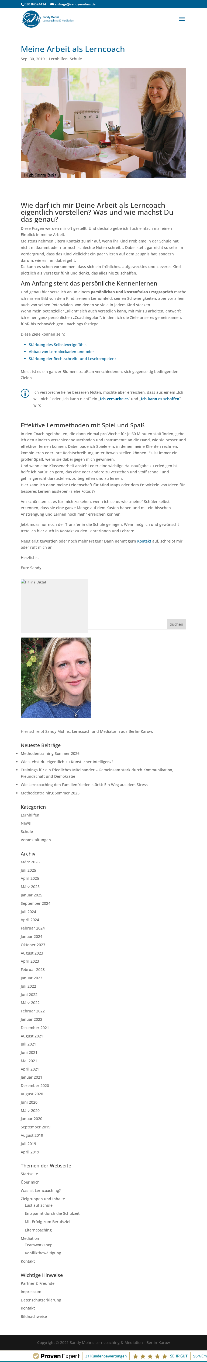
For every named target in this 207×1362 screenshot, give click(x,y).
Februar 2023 (33, 969)
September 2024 (35, 903)
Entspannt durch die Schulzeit (52, 1213)
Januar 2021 (31, 1077)
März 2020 (30, 1110)
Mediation (30, 1238)
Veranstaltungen (36, 839)
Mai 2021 (29, 1060)
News (26, 823)
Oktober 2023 (33, 944)
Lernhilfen (58, 58)
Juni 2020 (29, 1102)
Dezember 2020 (35, 1085)
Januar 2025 (31, 895)
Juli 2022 (28, 986)
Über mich (30, 1182)
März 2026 (30, 861)
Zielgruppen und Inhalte (43, 1198)
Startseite (29, 1173)
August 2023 (32, 953)
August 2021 (32, 1036)
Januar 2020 (31, 1118)
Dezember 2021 (35, 1027)
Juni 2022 (29, 994)
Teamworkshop (39, 1244)
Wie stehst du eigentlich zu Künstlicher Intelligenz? (67, 761)
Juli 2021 (28, 1044)
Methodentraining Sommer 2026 (50, 753)
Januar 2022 (31, 1019)
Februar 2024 (33, 928)
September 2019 (35, 1126)
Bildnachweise (34, 1316)
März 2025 (30, 886)
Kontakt (28, 1261)
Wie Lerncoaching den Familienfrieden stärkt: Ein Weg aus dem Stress (84, 784)
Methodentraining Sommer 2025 (50, 793)
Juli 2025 (28, 870)
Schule (76, 58)
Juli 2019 (28, 1143)
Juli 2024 (28, 911)
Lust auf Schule (39, 1205)
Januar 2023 (31, 977)
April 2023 (30, 961)
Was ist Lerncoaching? (41, 1190)
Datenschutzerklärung (41, 1300)
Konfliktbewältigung (43, 1252)
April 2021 (30, 1069)
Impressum (31, 1291)
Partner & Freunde (37, 1283)
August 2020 (32, 1093)
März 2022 (30, 1002)
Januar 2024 (31, 936)
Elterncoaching (38, 1230)
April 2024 (30, 919)
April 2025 (30, 878)
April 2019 (30, 1152)
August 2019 (32, 1135)
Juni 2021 (29, 1052)
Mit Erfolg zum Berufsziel (47, 1221)
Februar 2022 (33, 1010)
